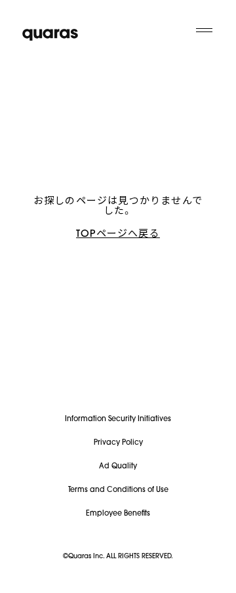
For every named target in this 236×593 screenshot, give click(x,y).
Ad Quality (118, 466)
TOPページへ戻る (118, 234)
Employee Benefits (118, 514)
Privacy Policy (118, 443)
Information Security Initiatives (118, 419)
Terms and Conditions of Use (118, 490)
